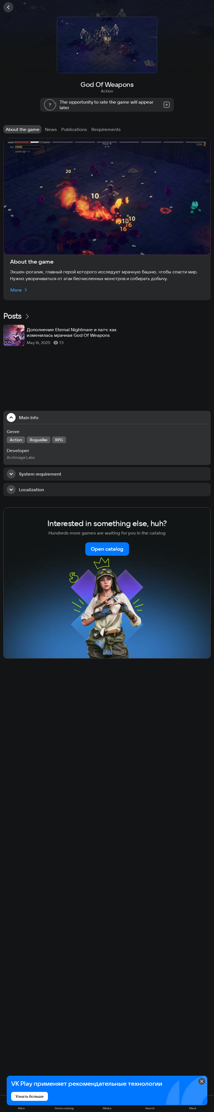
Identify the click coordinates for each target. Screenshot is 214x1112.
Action (107, 91)
